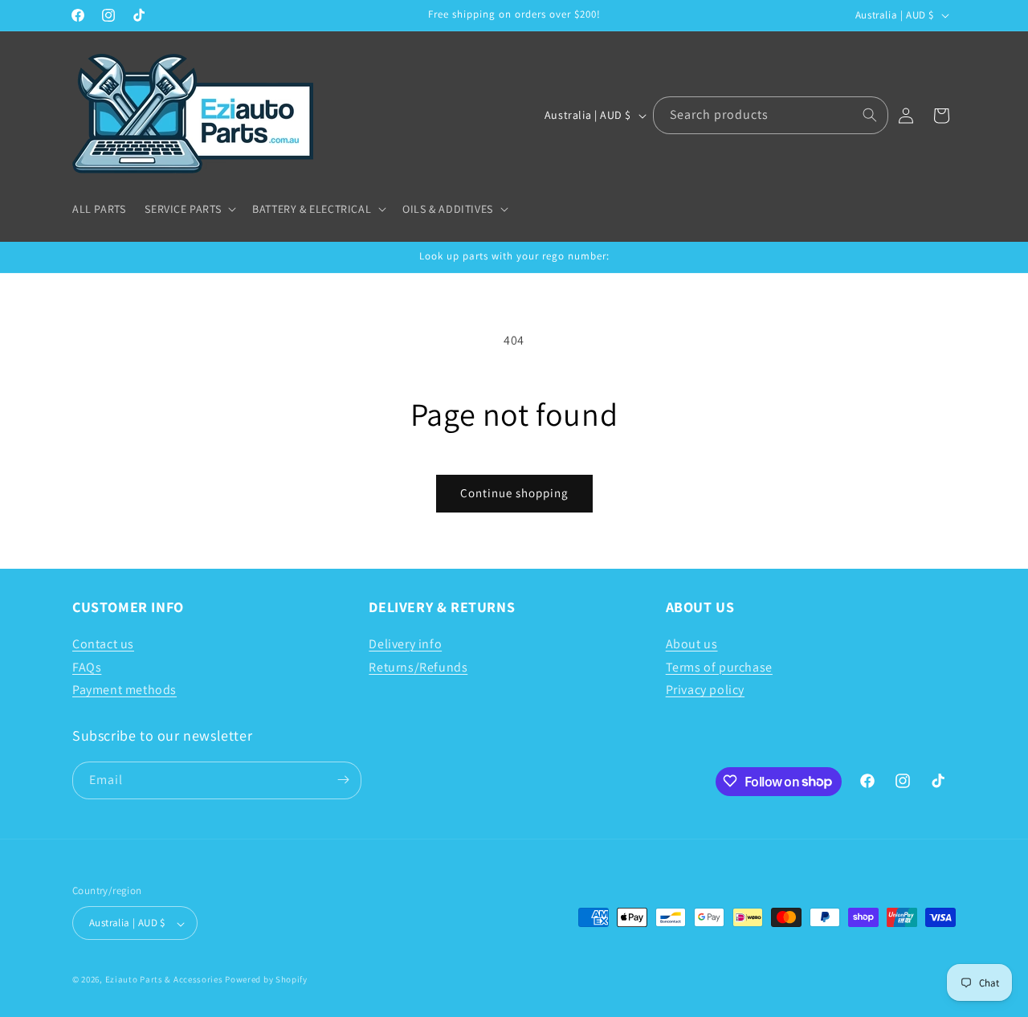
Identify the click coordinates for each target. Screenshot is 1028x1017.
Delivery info (405, 643)
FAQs (86, 666)
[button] (189, 209)
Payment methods (124, 689)
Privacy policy (705, 689)
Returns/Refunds (418, 666)
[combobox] (770, 115)
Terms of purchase (719, 666)
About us (692, 643)
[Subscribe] (343, 779)
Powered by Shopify (266, 980)
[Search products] (869, 115)
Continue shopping (514, 492)
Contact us (103, 643)
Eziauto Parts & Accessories (164, 980)
